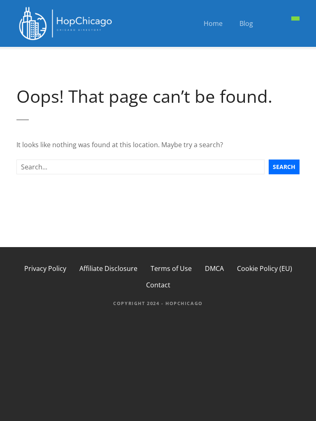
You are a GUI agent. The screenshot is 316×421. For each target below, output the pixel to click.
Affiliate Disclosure (108, 268)
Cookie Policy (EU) (264, 268)
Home (213, 23)
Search (284, 167)
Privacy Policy (45, 268)
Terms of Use (171, 268)
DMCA (214, 268)
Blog (246, 23)
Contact (158, 284)
